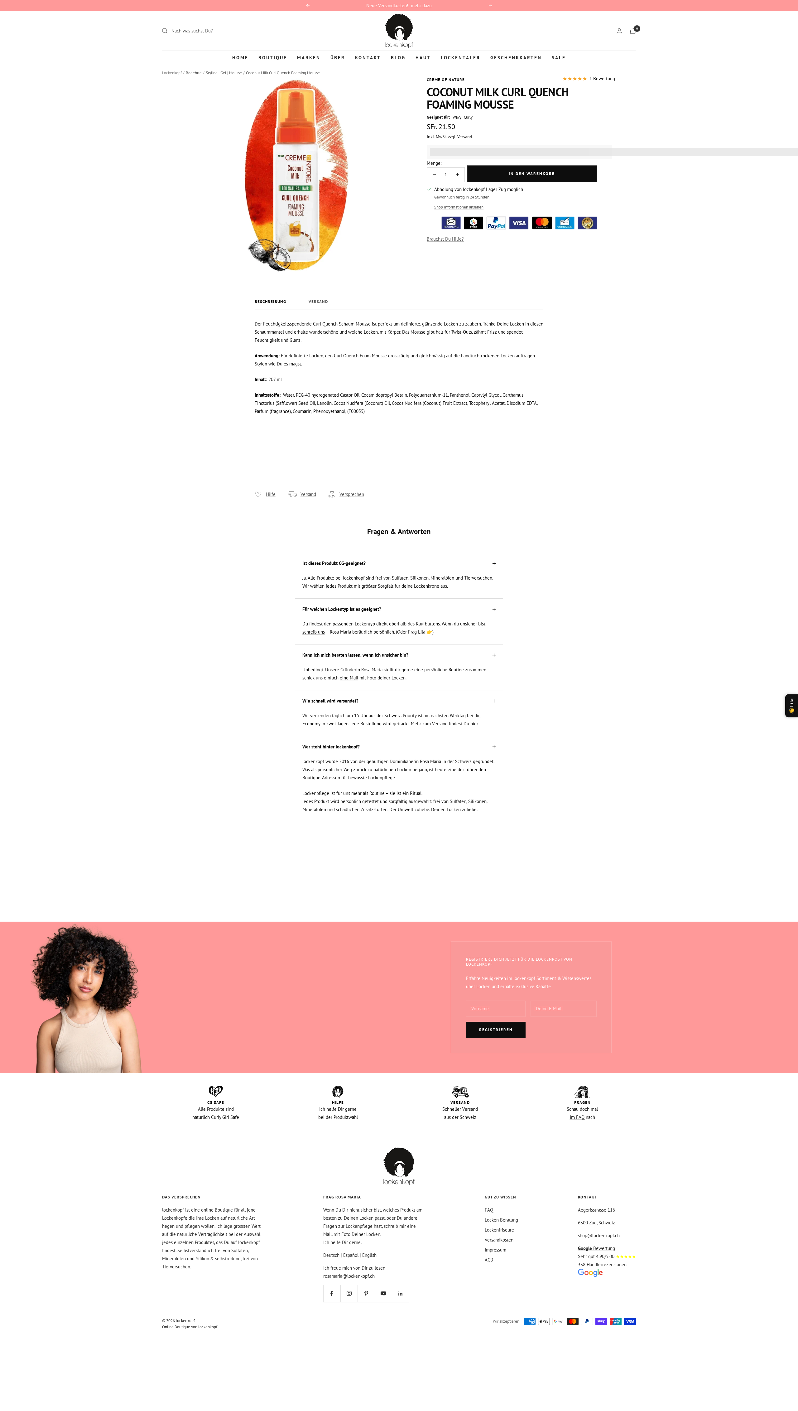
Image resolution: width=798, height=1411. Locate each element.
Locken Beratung (501, 1220)
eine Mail (349, 678)
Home (240, 57)
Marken (308, 57)
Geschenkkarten (516, 57)
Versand (464, 137)
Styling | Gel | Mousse (224, 73)
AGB (489, 1260)
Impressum (495, 1250)
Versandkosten (499, 1240)
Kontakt (368, 57)
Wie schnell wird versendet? (330, 701)
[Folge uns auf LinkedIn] (400, 1293)
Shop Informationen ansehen (458, 207)
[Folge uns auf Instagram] (349, 1293)
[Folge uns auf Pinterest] (366, 1293)
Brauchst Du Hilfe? (445, 239)
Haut (423, 57)
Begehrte (194, 73)
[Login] (619, 30)
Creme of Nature (446, 79)
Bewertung (596, 1248)
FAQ (489, 1210)
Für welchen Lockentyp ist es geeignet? (341, 609)
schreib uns (313, 632)
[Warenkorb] (633, 31)
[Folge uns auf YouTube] (383, 1293)
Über (337, 57)
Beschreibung (270, 301)
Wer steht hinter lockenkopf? (331, 747)
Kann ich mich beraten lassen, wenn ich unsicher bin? (355, 655)
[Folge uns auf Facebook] (331, 1293)
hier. (474, 724)
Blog (398, 57)
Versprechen (351, 494)
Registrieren (496, 1029)
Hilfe (271, 494)
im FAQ (577, 1117)
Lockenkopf (172, 73)
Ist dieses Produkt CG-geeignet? (334, 563)
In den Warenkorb (532, 173)
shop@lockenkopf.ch (599, 1235)
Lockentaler (460, 57)
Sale (559, 57)
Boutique (272, 57)
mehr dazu (421, 5)
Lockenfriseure (499, 1230)
